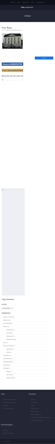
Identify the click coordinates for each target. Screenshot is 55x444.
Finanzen (5, 326)
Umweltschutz (6, 355)
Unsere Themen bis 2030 (36, 420)
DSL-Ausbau (9, 374)
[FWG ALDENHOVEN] (27, 7)
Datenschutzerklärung (36, 414)
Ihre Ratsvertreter (35, 411)
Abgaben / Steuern (7, 316)
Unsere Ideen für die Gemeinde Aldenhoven (41, 417)
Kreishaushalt (9, 336)
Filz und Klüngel (7, 323)
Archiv (32, 2)
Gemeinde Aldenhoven (8, 408)
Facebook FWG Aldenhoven (9, 399)
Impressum (5, 430)
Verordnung (6, 365)
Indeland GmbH (10, 377)
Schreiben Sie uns (40, 2)
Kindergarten (9, 349)
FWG (4, 342)
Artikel (18, 2)
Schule (8, 352)
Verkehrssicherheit (7, 361)
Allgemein (5, 320)
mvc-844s (7, 27)
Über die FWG (25, 2)
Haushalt (8, 333)
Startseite (13, 2)
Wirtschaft (5, 368)
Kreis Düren (5, 405)
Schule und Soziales (8, 345)
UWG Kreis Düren (7, 358)
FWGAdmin (6, 30)
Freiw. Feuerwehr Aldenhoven (10, 402)
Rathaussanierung (10, 339)
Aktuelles (10, 299)
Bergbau (8, 371)
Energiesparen (9, 329)
